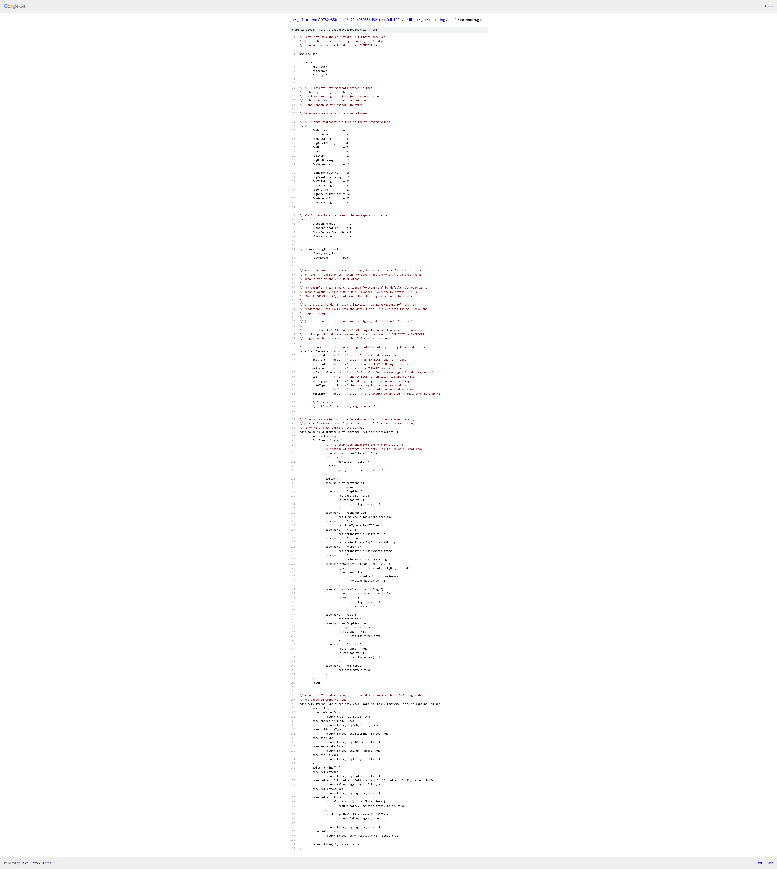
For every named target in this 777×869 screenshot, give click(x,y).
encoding (437, 19)
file (372, 29)
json (769, 863)
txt (760, 863)
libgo (413, 19)
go (291, 19)
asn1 (453, 19)
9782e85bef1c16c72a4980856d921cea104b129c (361, 19)
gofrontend (307, 19)
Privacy (35, 863)
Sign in (768, 6)
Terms (46, 863)
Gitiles (24, 863)
